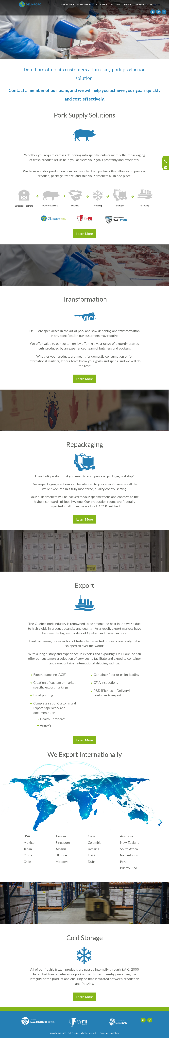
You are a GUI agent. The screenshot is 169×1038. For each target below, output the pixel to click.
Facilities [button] (123, 4)
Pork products (87, 4)
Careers (139, 4)
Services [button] (67, 4)
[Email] (165, 168)
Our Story (107, 4)
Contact (153, 4)
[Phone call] (165, 161)
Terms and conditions (109, 1033)
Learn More (84, 233)
